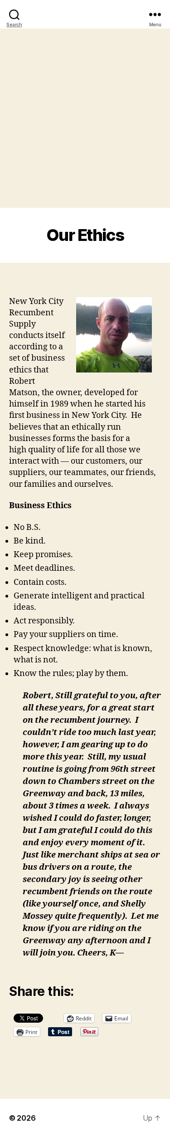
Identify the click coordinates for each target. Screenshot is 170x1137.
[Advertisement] (85, 118)
